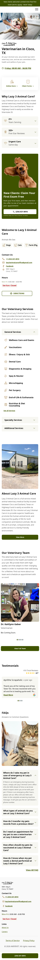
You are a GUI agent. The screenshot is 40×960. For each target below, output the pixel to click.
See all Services (9, 411)
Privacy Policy (28, 940)
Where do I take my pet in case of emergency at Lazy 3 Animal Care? (17, 775)
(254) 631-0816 (20, 956)
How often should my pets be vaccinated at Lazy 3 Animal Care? (17, 848)
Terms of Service (13, 940)
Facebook (9, 906)
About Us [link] (5, 927)
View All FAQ (32, 870)
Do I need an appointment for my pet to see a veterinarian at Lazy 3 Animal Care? (18, 834)
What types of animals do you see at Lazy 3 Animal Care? (18, 812)
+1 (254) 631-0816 (11, 897)
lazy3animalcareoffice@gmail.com (18, 901)
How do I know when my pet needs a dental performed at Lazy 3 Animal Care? (17, 861)
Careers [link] (5, 932)
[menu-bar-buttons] (36, 9)
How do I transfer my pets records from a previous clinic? (18, 822)
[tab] (17, 639)
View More (20, 537)
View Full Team (20, 648)
